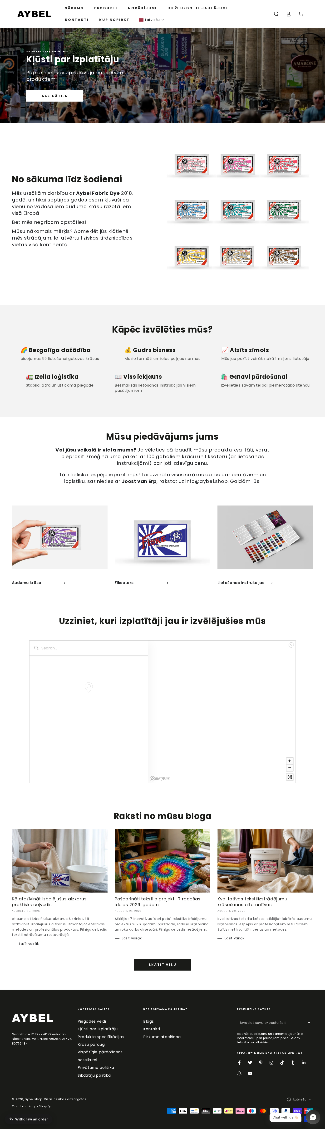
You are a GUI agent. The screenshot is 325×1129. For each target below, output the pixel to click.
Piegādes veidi (92, 1021)
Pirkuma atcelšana (162, 1037)
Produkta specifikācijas (101, 1037)
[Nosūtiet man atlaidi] (310, 1022)
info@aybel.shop (206, 481)
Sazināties (55, 95)
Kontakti (151, 1029)
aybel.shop (33, 1099)
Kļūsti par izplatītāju (98, 1029)
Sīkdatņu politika (94, 1075)
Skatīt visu (163, 964)
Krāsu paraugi (91, 1044)
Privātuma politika (96, 1067)
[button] (152, 19)
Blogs (148, 1021)
